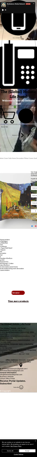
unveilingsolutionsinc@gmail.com (14, 369)
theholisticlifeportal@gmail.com (12, 371)
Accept (27, 451)
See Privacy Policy (15, 446)
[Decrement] (32, 211)
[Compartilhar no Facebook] (32, 226)
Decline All (10, 451)
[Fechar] (34, 442)
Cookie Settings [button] (18, 454)
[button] (33, 3)
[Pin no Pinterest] (36, 226)
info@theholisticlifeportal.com (11, 375)
